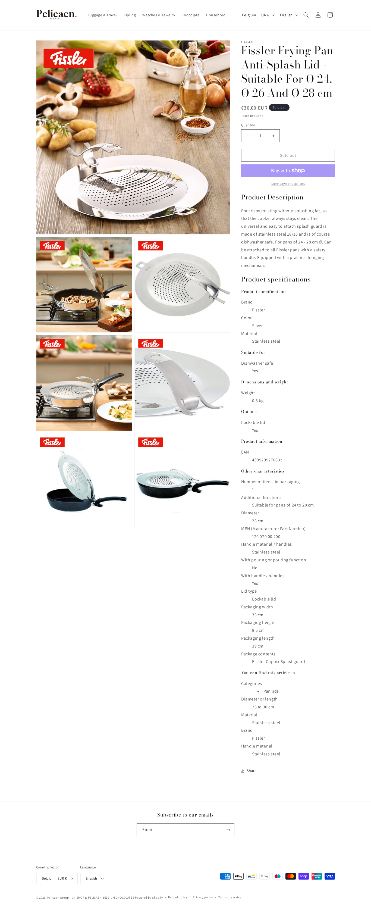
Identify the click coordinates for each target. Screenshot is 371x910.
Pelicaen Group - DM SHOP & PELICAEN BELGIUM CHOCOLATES (90, 897)
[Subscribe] (228, 829)
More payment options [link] (288, 184)
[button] (306, 15)
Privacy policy (203, 897)
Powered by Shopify (149, 897)
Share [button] (252, 770)
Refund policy (177, 897)
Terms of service (229, 897)
